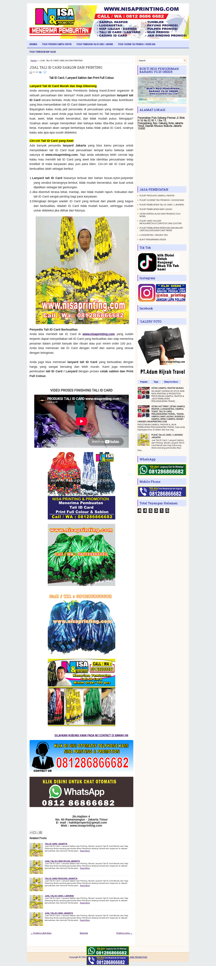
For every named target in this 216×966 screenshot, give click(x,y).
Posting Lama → (124, 933)
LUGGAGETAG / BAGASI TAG (154, 235)
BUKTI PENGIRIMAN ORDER (153, 239)
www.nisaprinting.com (99, 334)
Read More (85, 851)
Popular (144, 382)
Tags (156, 382)
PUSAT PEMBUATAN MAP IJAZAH (43, 51)
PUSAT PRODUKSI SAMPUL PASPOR (57, 44)
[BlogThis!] (34, 832)
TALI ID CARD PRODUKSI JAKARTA (61, 878)
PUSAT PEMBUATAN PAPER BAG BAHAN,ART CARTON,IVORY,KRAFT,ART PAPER (161, 229)
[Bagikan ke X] (37, 832)
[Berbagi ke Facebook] (40, 832)
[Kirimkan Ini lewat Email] (31, 832)
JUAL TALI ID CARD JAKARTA (59, 913)
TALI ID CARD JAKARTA (56, 844)
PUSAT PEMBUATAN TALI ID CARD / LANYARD (95, 44)
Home (33, 60)
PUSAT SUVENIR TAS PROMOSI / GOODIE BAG (136, 44)
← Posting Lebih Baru (41, 933)
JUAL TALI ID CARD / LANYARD (59, 896)
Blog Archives (171, 382)
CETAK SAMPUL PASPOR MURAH (167, 388)
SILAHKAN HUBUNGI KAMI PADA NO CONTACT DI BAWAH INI (66, 735)
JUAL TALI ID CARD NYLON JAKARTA (62, 861)
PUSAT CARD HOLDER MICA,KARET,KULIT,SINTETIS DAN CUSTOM (160, 222)
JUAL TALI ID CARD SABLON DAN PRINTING (66, 67)
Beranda (33, 44)
